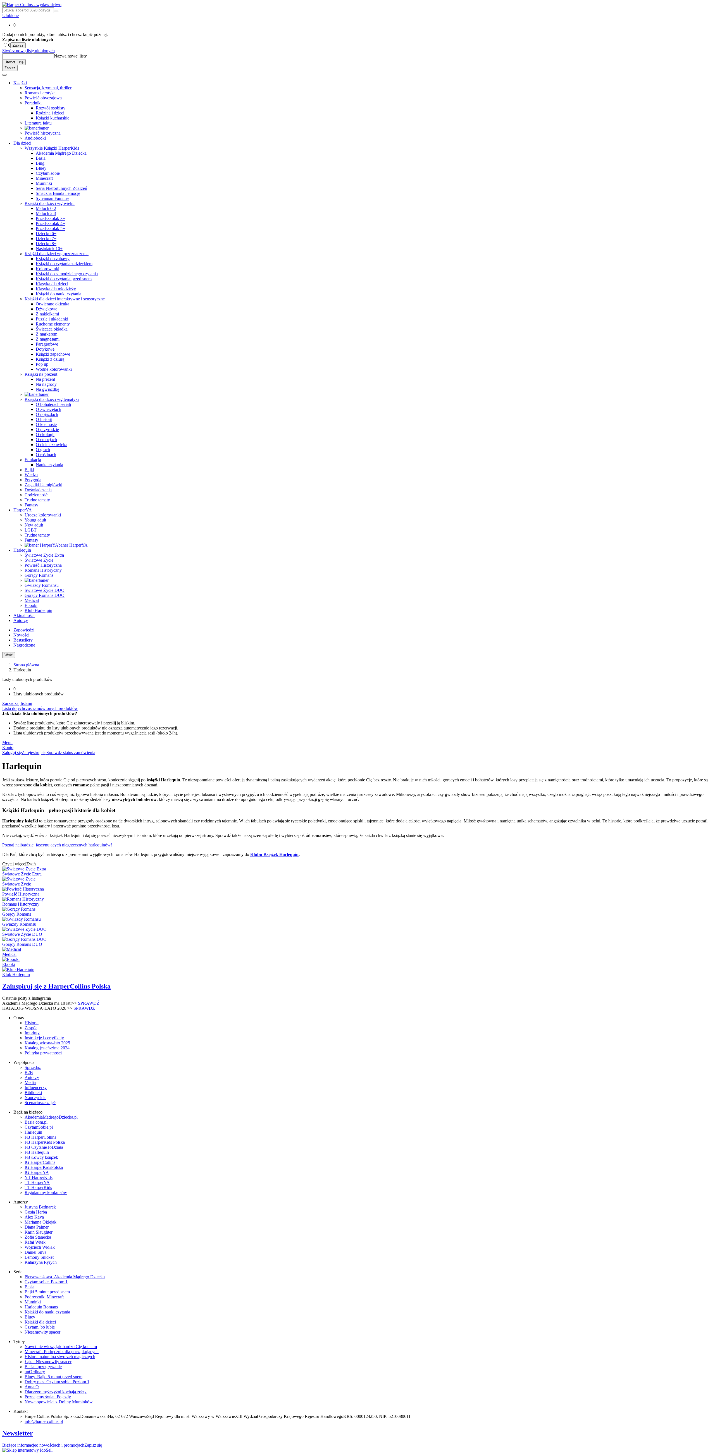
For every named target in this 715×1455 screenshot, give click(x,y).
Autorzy (20, 620)
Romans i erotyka (40, 92)
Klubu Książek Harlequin (274, 854)
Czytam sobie (48, 173)
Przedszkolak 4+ (50, 223)
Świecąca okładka (52, 329)
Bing (40, 163)
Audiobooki (35, 138)
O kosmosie (46, 424)
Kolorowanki (47, 268)
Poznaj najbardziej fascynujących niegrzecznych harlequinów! (57, 845)
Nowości (21, 635)
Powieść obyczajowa (43, 97)
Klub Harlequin (38, 610)
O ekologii (45, 434)
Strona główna (26, 664)
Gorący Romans (39, 575)
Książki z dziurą (50, 359)
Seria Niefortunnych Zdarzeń (61, 188)
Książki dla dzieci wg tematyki (52, 399)
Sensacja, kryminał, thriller (48, 87)
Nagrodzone (24, 645)
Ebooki (31, 605)
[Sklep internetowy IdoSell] (27, 1450)
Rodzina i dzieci (50, 113)
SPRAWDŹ (88, 1003)
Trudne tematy (37, 499)
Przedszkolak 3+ (50, 218)
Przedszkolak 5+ (50, 228)
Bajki (29, 469)
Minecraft (44, 178)
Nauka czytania (49, 464)
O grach (43, 449)
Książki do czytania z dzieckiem (64, 263)
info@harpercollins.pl (44, 1421)
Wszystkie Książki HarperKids (52, 148)
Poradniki (33, 102)
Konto (7, 747)
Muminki (44, 183)
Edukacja (33, 459)
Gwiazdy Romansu (42, 585)
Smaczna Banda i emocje (58, 193)
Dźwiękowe (46, 309)
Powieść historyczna (43, 133)
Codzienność (36, 494)
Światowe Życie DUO (45, 590)
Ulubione (10, 15)
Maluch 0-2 (46, 208)
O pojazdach (47, 414)
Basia (41, 158)
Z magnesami (47, 339)
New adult (34, 525)
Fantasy (31, 504)
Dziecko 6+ (46, 233)
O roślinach (46, 454)
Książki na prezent (41, 374)
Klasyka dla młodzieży (56, 288)
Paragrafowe (47, 344)
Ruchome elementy (53, 324)
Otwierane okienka (52, 303)
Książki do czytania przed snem (64, 278)
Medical (32, 600)
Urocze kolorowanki (43, 515)
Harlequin (22, 550)
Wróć (8, 655)
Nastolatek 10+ (49, 248)
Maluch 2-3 (46, 213)
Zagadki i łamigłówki (43, 484)
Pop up (42, 364)
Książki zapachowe (53, 354)
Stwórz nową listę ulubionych (28, 50)
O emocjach (46, 439)
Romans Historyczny (43, 570)
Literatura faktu (38, 123)
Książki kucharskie (52, 118)
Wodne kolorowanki (54, 369)
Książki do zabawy (53, 258)
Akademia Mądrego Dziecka (61, 153)
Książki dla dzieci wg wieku (50, 203)
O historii (44, 419)
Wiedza (31, 474)
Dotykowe (45, 349)
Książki (20, 82)
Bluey (41, 168)
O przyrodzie (47, 429)
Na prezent (45, 379)
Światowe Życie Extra (44, 555)
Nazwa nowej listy (70, 56)
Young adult (35, 520)
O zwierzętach (48, 409)
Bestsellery (23, 640)
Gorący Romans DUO (45, 595)
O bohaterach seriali (53, 404)
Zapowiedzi (23, 630)
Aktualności (24, 615)
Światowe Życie (39, 560)
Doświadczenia (38, 489)
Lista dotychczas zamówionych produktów (40, 708)
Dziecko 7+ (46, 238)
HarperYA (22, 510)
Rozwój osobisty (50, 108)
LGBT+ (32, 530)
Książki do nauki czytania (58, 293)
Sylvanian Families (52, 198)
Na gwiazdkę (47, 389)
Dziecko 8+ (46, 243)
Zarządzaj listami (17, 703)
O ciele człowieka (51, 444)
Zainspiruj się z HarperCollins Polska (56, 986)
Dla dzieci (22, 143)
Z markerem (46, 334)
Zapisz (18, 45)
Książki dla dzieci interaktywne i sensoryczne (65, 298)
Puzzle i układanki (52, 319)
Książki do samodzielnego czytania (67, 273)
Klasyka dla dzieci (52, 283)
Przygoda (33, 479)
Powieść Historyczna (43, 565)
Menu (7, 742)
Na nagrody (46, 384)
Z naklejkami (47, 314)
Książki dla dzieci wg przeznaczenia (57, 253)
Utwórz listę (13, 62)
